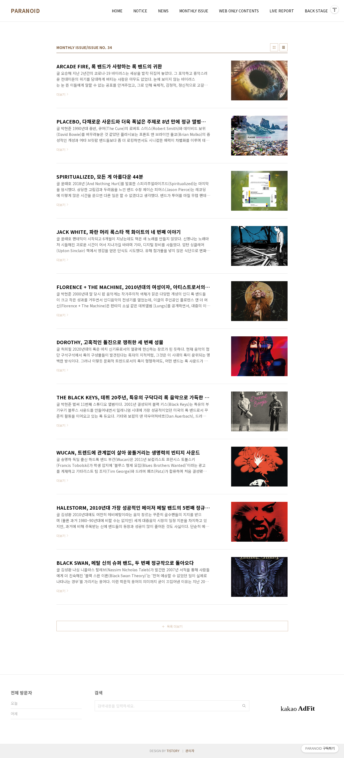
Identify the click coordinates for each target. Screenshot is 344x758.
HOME (117, 10)
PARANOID (25, 11)
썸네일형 (274, 47)
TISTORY (173, 750)
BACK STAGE (316, 10)
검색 (244, 706)
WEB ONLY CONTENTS (239, 10)
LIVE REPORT (282, 10)
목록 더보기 (174, 626)
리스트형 (284, 47)
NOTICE (140, 10)
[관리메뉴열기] (335, 9)
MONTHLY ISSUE (193, 10)
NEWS (163, 10)
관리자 (189, 750)
